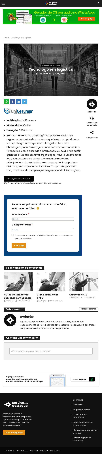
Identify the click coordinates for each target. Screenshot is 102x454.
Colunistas (78, 404)
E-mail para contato (22, 225)
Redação (92, 112)
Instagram (22, 450)
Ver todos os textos (88, 309)
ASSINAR (19, 246)
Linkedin (44, 450)
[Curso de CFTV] (83, 281)
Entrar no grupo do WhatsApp (82, 439)
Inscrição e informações (18, 178)
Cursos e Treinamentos (51, 65)
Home (6, 37)
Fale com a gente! (14, 432)
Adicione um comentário (91, 123)
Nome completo (20, 214)
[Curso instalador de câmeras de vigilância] (18, 281)
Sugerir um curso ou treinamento (83, 423)
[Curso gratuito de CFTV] (51, 281)
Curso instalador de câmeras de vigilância (17, 296)
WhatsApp (55, 450)
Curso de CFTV (78, 294)
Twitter (34, 450)
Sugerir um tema (81, 409)
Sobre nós (78, 399)
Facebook (9, 450)
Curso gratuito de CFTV (48, 296)
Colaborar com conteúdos (80, 416)
